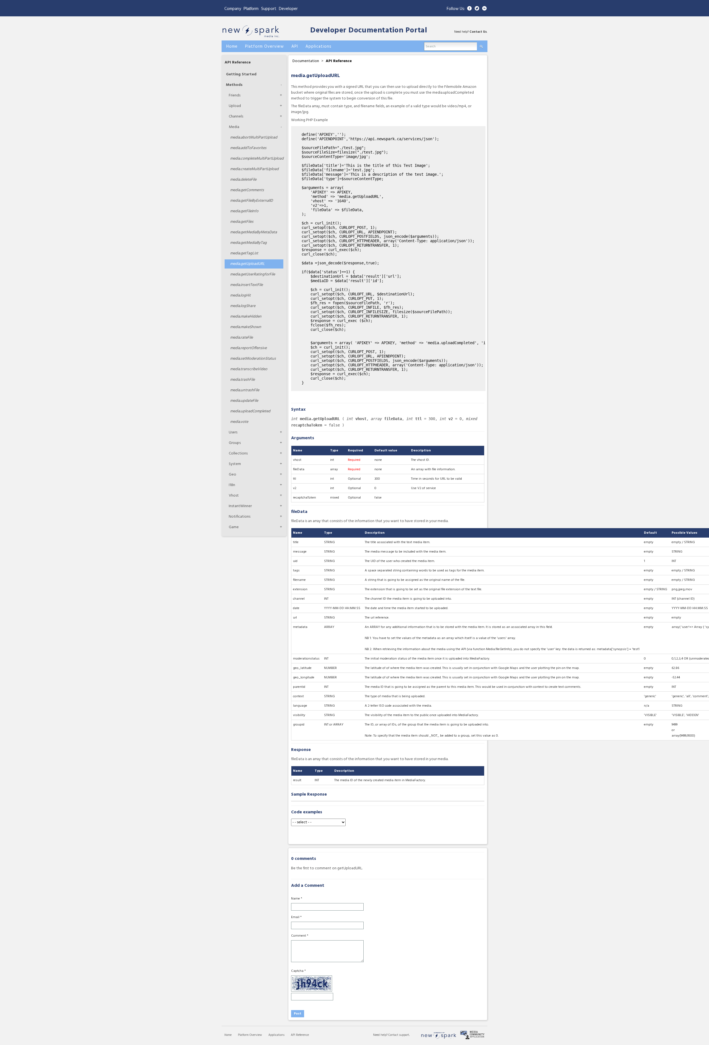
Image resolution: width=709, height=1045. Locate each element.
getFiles (241, 222)
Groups (235, 443)
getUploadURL (247, 264)
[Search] (481, 45)
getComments (247, 190)
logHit (240, 295)
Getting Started (241, 74)
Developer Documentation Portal (368, 31)
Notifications (239, 516)
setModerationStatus (253, 359)
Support (268, 9)
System (235, 464)
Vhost (234, 495)
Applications (276, 1035)
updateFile (244, 401)
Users (233, 432)
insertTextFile (246, 285)
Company (232, 9)
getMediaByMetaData (253, 232)
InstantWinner (240, 506)
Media (234, 127)
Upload (235, 106)
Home (228, 1035)
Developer (288, 9)
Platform (251, 8)
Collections (238, 453)
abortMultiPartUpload (253, 137)
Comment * (299, 936)
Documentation (305, 61)
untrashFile (244, 390)
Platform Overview (250, 1035)
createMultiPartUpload (254, 169)
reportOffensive (248, 348)
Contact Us (478, 31)
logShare (242, 306)
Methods (234, 85)
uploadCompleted (250, 411)
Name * (296, 898)
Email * (296, 917)
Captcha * (298, 971)
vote (239, 422)
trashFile (242, 380)
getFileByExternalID (251, 201)
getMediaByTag (248, 243)
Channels (236, 116)
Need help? (380, 1035)
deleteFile (243, 180)
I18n (232, 485)
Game (234, 527)
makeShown (245, 327)
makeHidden (245, 316)
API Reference (238, 62)
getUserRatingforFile (252, 274)
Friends (234, 95)
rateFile (241, 337)
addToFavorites (248, 148)
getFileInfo (244, 211)
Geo (232, 474)
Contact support (398, 1035)
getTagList (244, 253)
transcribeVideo (248, 369)
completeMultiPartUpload (256, 158)
